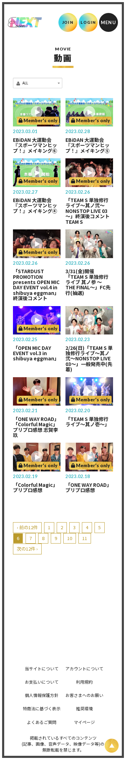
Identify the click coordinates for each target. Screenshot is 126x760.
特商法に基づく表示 (42, 708)
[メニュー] (108, 22)
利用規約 (84, 682)
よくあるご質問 (41, 722)
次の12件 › (27, 548)
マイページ (84, 722)
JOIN (67, 22)
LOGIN (88, 22)
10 (69, 538)
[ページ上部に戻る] (112, 746)
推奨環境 (84, 708)
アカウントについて (84, 668)
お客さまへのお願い (84, 695)
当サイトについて (41, 668)
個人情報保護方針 (41, 695)
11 (84, 538)
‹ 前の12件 (27, 527)
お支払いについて (41, 682)
